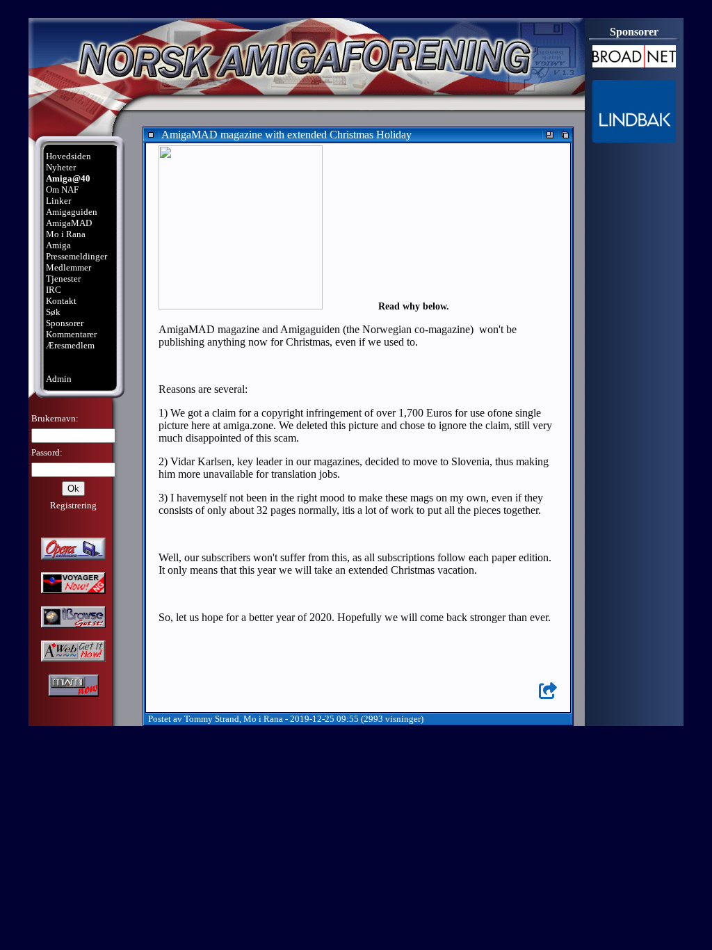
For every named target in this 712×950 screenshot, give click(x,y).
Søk (53, 312)
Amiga (58, 245)
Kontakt (61, 301)
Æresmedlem (70, 345)
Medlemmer (68, 267)
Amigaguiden (71, 212)
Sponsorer (64, 323)
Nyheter (61, 167)
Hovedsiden (68, 156)
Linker (58, 200)
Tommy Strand (211, 719)
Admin (59, 378)
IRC (53, 289)
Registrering (73, 505)
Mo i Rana (66, 234)
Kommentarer (71, 334)
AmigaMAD (69, 223)
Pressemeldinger (76, 256)
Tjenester (63, 278)
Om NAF (62, 189)
